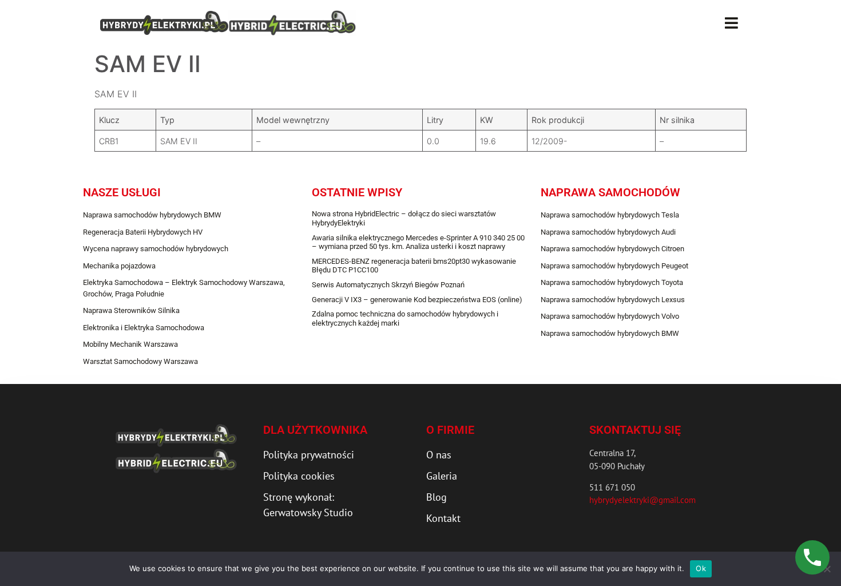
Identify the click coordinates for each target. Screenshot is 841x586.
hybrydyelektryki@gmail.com (642, 499)
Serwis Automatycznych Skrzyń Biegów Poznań (388, 284)
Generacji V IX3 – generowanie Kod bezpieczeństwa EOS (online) (417, 299)
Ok (701, 568)
